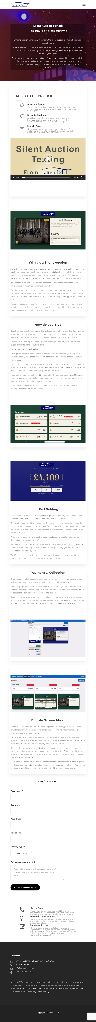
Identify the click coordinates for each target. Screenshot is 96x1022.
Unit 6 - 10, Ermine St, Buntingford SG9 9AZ (35, 961)
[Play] (13, 177)
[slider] (46, 177)
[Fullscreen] (82, 177)
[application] (48, 159)
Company (15, 805)
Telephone (15, 833)
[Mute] (78, 177)
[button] (48, 159)
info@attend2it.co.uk (25, 968)
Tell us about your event (22, 862)
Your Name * (16, 791)
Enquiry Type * (18, 850)
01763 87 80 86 (22, 964)
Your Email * (16, 819)
